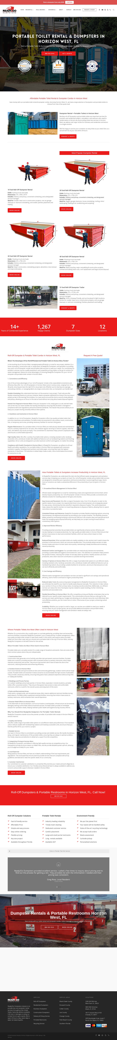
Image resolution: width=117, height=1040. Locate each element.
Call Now (69, 2)
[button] (49, 53)
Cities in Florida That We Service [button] (60, 851)
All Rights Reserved (30, 1035)
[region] (58, 874)
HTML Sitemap (39, 1035)
